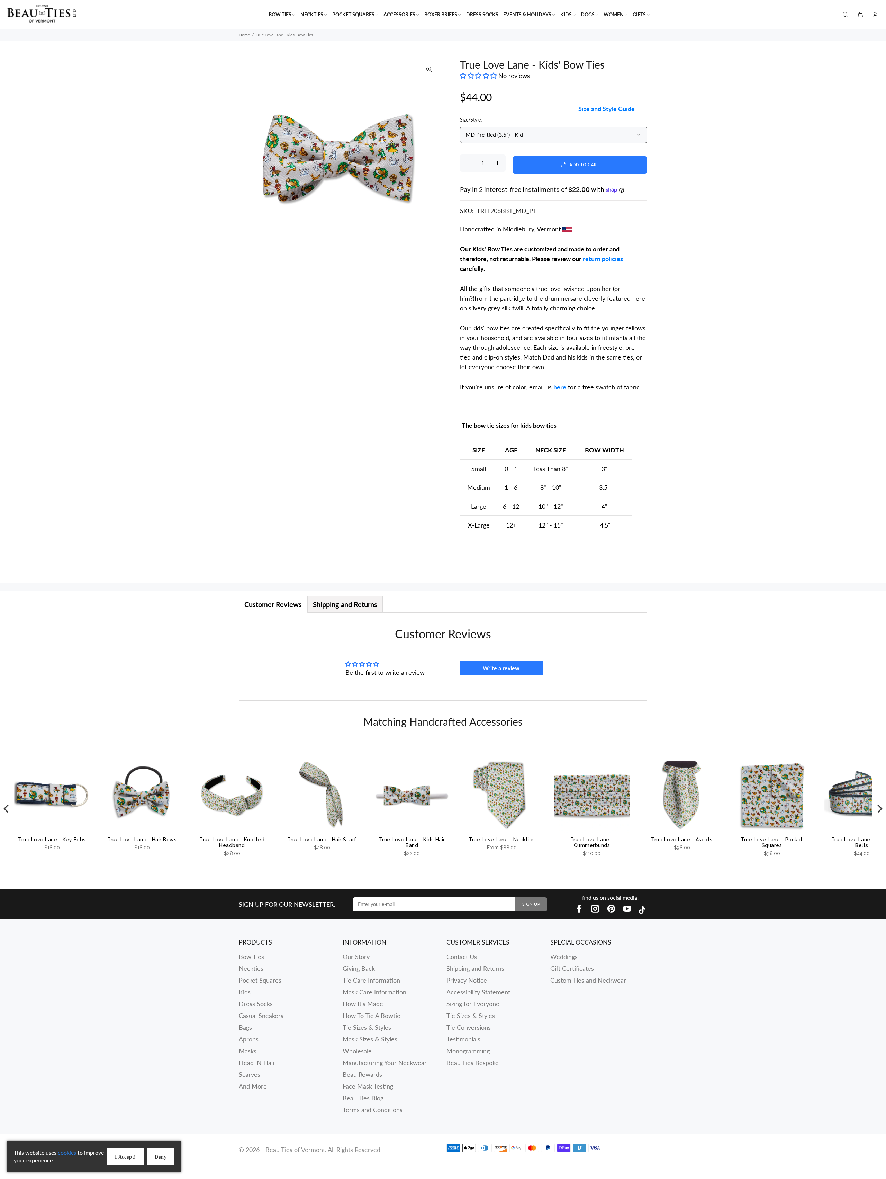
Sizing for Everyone (472, 1004)
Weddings (564, 956)
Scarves (249, 1074)
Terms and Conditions (373, 1110)
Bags (245, 1027)
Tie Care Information (371, 980)
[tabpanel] (443, 656)
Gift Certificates (572, 968)
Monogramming (468, 1051)
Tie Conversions (468, 1027)
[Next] (879, 808)
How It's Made (363, 1004)
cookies (67, 1152)
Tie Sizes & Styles (367, 1027)
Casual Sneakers (261, 1015)
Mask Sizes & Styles (370, 1039)
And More (253, 1086)
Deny (160, 1157)
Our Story (356, 956)
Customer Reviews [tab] (273, 604)
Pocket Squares (260, 980)
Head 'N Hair (257, 1062)
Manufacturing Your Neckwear (385, 1062)
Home (244, 34)
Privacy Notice (466, 980)
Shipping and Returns (475, 968)
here (559, 387)
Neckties (251, 968)
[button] (479, 75)
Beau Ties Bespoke (472, 1062)
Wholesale (357, 1051)
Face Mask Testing (368, 1086)
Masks (247, 1051)
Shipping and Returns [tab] (345, 604)
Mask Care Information (374, 992)
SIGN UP (531, 904)
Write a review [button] (501, 668)
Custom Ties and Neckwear (588, 980)
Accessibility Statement (478, 992)
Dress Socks (256, 1004)
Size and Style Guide (606, 109)
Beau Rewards (362, 1074)
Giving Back (359, 968)
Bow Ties (251, 956)
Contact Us (461, 956)
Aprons (249, 1039)
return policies (603, 259)
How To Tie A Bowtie (371, 1015)
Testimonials (463, 1039)
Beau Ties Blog (363, 1098)
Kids (245, 992)
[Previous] (7, 808)
